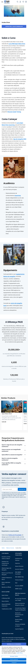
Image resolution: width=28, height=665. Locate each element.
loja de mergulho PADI (19, 139)
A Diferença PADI (6, 598)
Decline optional (14, 659)
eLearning (18, 195)
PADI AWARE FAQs (19, 577)
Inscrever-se (22, 489)
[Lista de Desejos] (23, 2)
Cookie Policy (19, 653)
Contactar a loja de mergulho (14, 26)
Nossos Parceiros (19, 566)
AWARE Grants (18, 588)
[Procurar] (17, 2)
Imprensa (17, 563)
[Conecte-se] (20, 2)
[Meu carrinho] (26, 2)
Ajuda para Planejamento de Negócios (19, 614)
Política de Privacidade (14, 535)
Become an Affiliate (6, 587)
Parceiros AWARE (19, 585)
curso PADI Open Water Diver (17, 43)
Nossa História (5, 601)
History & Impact (19, 580)
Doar (16, 582)
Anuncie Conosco (19, 569)
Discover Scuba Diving (14, 112)
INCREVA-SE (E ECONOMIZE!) (14, 644)
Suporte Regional (19, 629)
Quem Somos (5, 595)
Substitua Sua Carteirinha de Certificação (5, 563)
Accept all (14, 662)
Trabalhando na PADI (7, 609)
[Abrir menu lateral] (2, 2)
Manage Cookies (14, 656)
